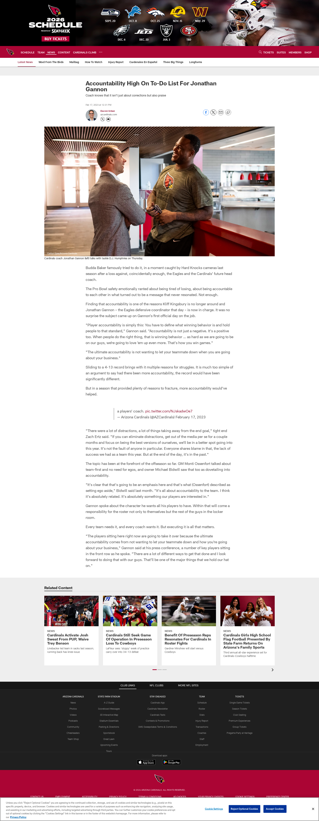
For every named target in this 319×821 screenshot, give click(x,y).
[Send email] (221, 114)
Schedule (202, 702)
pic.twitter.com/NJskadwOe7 (169, 411)
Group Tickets (239, 726)
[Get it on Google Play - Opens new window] (171, 764)
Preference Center (277, 796)
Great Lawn (108, 739)
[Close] (313, 809)
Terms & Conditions (150, 796)
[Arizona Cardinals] (159, 779)
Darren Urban (107, 111)
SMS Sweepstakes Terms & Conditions (157, 726)
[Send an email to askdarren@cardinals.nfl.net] (108, 119)
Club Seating (239, 714)
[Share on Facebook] (206, 114)
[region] (159, 809)
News (73, 702)
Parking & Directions (109, 726)
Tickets (239, 696)
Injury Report (201, 720)
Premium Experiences (239, 720)
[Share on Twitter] (213, 114)
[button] (154, 669)
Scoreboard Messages (109, 708)
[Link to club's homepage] (10, 51)
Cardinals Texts (157, 714)
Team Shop (73, 739)
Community (73, 726)
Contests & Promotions (157, 720)
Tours (109, 751)
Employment (201, 745)
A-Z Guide (109, 702)
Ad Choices (179, 796)
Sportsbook (109, 733)
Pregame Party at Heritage (239, 733)
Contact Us (37, 796)
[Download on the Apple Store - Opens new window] (146, 762)
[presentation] (273, 670)
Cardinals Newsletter (158, 708)
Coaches (202, 733)
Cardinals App (158, 702)
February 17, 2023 (191, 417)
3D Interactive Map (109, 714)
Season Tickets (239, 708)
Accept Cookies (275, 808)
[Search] (260, 52)
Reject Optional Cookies (244, 808)
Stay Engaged (158, 696)
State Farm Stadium (109, 696)
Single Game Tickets (239, 702)
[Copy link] (228, 112)
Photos (73, 708)
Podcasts (73, 720)
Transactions (202, 726)
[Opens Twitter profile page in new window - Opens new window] (102, 119)
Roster (202, 708)
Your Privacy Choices (211, 796)
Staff (202, 739)
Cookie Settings (245, 796)
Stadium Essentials (109, 720)
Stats (202, 714)
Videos (73, 714)
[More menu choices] (100, 52)
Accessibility (89, 796)
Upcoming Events (109, 745)
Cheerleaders (73, 733)
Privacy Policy (118, 796)
